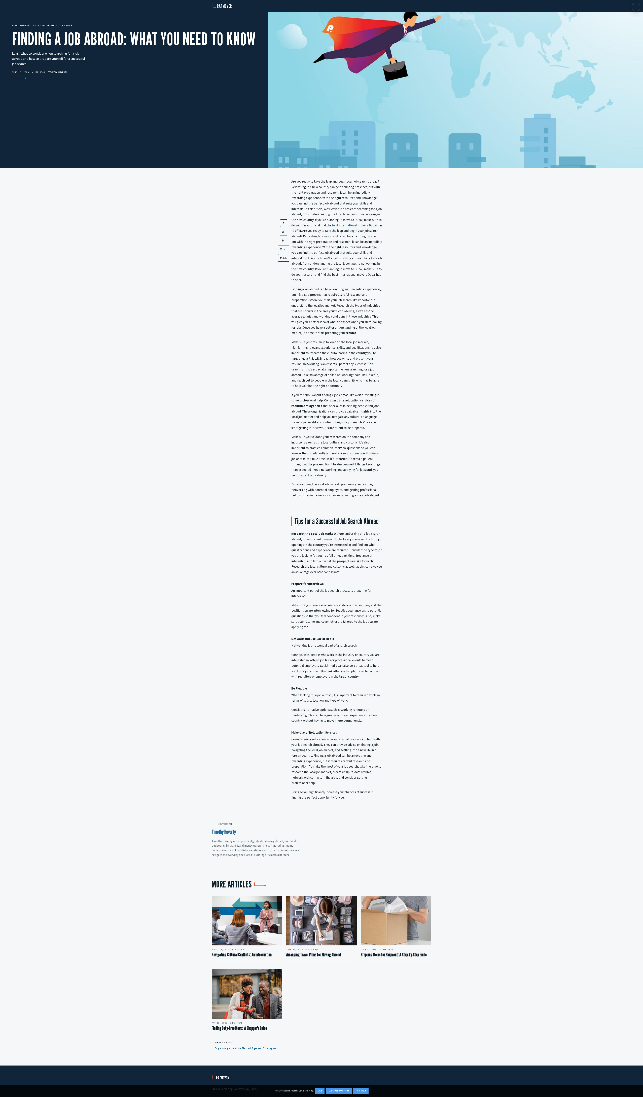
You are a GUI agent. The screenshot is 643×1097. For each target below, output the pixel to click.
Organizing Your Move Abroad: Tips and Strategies (245, 1048)
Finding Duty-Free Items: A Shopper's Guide (239, 1028)
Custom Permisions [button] (339, 1090)
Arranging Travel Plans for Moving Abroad (313, 954)
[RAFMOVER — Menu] (636, 7)
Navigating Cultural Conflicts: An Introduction (242, 954)
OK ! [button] (320, 1090)
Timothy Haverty (57, 72)
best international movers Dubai (354, 225)
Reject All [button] (361, 1090)
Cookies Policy (306, 1090)
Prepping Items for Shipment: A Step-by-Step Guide (394, 954)
